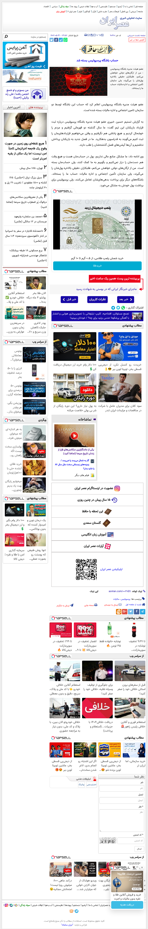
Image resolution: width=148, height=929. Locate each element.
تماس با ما (128, 6)
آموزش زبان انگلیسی (93, 534)
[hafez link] (97, 49)
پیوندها (68, 905)
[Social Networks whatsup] (123, 308)
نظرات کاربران (97, 299)
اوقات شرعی (84, 6)
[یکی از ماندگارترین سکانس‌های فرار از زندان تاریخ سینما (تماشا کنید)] (74, 435)
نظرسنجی (104, 6)
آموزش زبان (60, 11)
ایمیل (140, 794)
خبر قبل (71, 299)
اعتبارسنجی (91, 784)
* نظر (141, 807)
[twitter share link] (52, 40)
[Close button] (142, 867)
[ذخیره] (91, 35)
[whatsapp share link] (65, 40)
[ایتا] (118, 611)
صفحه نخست (140, 35)
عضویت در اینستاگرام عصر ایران (94, 488)
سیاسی (55, 6)
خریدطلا (97, 266)
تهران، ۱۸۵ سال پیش (31, 168)
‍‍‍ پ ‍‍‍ (99, 35)
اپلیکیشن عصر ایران (111, 569)
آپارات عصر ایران (94, 546)
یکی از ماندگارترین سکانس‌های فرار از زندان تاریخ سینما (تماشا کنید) (76, 452)
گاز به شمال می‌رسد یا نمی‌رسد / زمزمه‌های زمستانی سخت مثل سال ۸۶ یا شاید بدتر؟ (74, 464)
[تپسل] (55, 191)
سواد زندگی (64, 6)
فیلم (80, 11)
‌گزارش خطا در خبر (137, 40)
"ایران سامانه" (67, 925)
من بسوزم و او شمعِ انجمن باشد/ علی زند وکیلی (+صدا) (17, 94)
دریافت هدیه (127, 905)
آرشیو (120, 6)
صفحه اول (139, 6)
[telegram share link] (61, 40)
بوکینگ (81, 784)
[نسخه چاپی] (85, 35)
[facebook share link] (56, 40)
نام (142, 782)
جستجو (113, 6)
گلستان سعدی (92, 523)
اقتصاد (46, 6)
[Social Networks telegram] (113, 308)
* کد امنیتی (138, 835)
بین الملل (124, 11)
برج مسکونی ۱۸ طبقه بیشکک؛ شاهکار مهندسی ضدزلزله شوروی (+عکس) (28, 255)
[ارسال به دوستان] (88, 35)
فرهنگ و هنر (114, 11)
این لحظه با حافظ (92, 511)
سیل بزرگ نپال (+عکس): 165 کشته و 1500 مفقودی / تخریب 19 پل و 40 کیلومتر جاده (26, 183)
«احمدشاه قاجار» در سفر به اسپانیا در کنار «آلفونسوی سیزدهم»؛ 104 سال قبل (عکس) (26, 236)
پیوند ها (74, 6)
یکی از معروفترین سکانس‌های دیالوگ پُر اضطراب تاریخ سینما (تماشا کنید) (26, 202)
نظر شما (139, 776)
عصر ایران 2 (72, 11)
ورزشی (133, 11)
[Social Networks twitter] (118, 308)
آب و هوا (94, 6)
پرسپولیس (125, 599)
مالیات (116, 599)
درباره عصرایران (107, 905)
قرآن (94, 11)
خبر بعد (123, 299)
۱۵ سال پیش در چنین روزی (93, 500)
